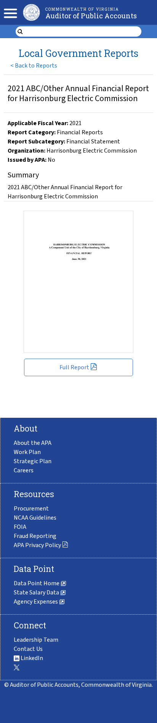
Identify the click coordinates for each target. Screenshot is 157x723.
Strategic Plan (32, 461)
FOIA (20, 527)
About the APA (32, 443)
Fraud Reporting (35, 536)
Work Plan (27, 452)
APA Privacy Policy (37, 545)
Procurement (31, 508)
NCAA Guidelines (35, 518)
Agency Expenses (36, 601)
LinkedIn (31, 658)
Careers (24, 470)
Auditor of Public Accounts (91, 15)
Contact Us (28, 649)
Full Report (74, 367)
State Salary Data (37, 592)
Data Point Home (37, 583)
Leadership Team (36, 640)
